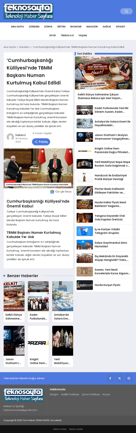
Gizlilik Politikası (70, 394)
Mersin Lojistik (76, 429)
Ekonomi (75, 26)
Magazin (92, 26)
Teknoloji (67, 35)
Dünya (48, 26)
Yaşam (83, 35)
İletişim (54, 394)
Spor (52, 35)
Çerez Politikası (91, 394)
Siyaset (120, 26)
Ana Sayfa (17, 26)
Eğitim (61, 26)
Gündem (34, 26)
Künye (106, 394)
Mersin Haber (59, 429)
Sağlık (107, 26)
